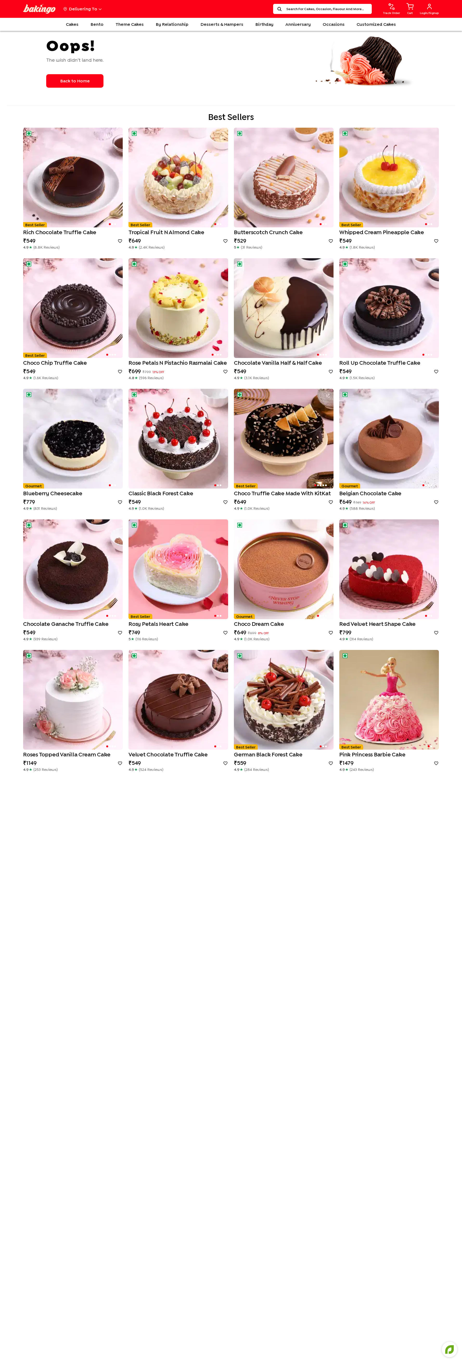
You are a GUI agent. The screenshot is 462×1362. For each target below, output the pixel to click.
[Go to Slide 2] (112, 224)
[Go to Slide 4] (115, 355)
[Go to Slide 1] (110, 224)
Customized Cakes (376, 24)
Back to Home (75, 81)
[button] (73, 177)
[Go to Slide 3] (115, 224)
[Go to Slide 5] (326, 485)
